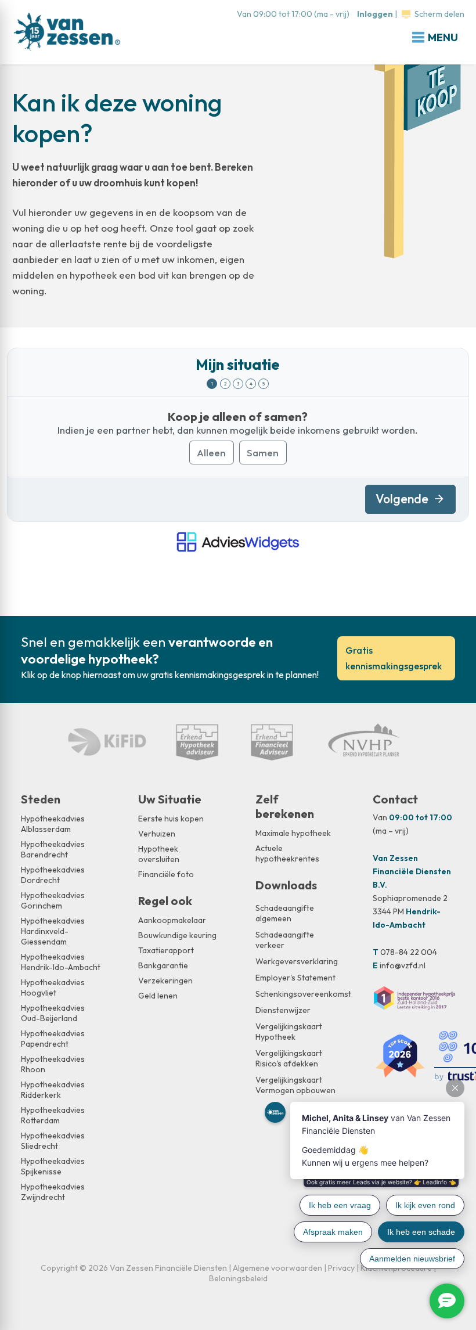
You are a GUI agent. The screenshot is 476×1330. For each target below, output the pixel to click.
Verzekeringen (165, 980)
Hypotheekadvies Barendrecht (53, 849)
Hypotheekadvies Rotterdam (53, 1115)
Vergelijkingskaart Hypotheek (288, 1031)
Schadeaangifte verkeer (284, 939)
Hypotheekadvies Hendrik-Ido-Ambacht (60, 961)
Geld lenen (158, 995)
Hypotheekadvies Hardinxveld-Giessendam (53, 931)
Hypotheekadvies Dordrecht (53, 874)
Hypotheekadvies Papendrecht (53, 1038)
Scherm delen (439, 14)
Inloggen (375, 14)
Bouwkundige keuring (177, 935)
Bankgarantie (163, 965)
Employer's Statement (295, 977)
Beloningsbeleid (238, 1278)
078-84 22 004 (408, 952)
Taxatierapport (166, 950)
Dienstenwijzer (283, 1010)
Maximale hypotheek (293, 833)
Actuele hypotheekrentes (287, 853)
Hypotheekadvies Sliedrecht (53, 1140)
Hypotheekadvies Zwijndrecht (53, 1191)
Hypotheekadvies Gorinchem (53, 900)
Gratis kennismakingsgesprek (393, 658)
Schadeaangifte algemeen (284, 913)
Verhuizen (156, 833)
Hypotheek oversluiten (158, 854)
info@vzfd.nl (402, 965)
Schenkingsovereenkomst (296, 994)
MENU (443, 37)
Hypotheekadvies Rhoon (53, 1064)
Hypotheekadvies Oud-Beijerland (53, 1013)
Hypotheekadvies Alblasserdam (53, 823)
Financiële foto (166, 874)
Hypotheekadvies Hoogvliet (53, 987)
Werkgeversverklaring (296, 961)
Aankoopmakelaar (172, 920)
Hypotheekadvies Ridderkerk (53, 1089)
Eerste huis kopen (171, 818)
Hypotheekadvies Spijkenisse (53, 1166)
